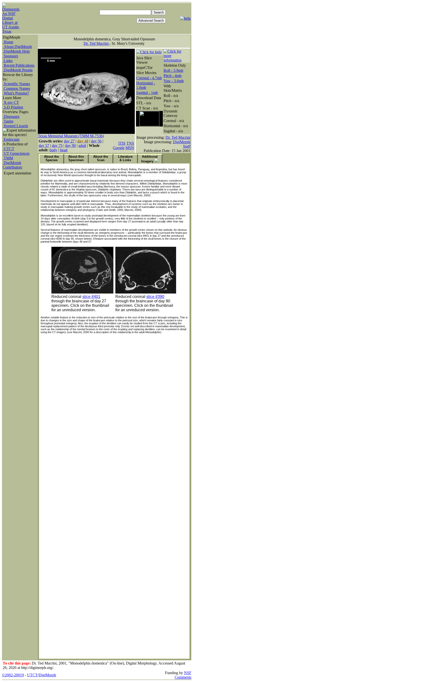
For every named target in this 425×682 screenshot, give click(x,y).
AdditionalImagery (149, 159)
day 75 (57, 145)
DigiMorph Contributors (12, 165)
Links (8, 61)
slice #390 (155, 296)
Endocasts (11, 139)
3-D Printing (13, 107)
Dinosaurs (11, 116)
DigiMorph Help (16, 51)
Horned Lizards (15, 126)
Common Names (16, 88)
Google (118, 148)
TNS (130, 143)
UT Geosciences (16, 153)
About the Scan (100, 158)
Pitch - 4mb (173, 76)
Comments (183, 677)
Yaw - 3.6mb (174, 81)
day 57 (44, 145)
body (53, 150)
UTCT (8, 149)
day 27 (69, 141)
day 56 (96, 141)
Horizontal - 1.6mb (145, 85)
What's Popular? (16, 93)
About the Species (51, 158)
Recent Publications (18, 65)
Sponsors (10, 56)
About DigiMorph (17, 47)
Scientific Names (16, 84)
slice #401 (91, 296)
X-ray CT (11, 102)
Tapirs (8, 121)
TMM (8, 158)
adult (82, 145)
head (63, 150)
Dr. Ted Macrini (96, 43)
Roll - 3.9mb (173, 70)
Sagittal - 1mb (147, 93)
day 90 (70, 145)
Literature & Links (125, 158)
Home (8, 42)
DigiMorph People (18, 70)
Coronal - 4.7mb (149, 78)
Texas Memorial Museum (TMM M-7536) (71, 136)
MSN (129, 148)
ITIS (121, 143)
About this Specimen (76, 158)
